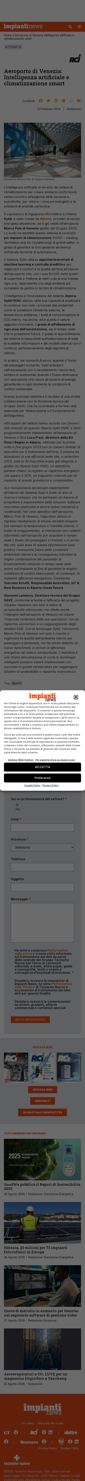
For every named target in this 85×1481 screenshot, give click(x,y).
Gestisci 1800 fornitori (20, 759)
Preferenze (42, 778)
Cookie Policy (32, 785)
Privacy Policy (50, 785)
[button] (76, 697)
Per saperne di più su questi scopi (55, 759)
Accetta (42, 767)
